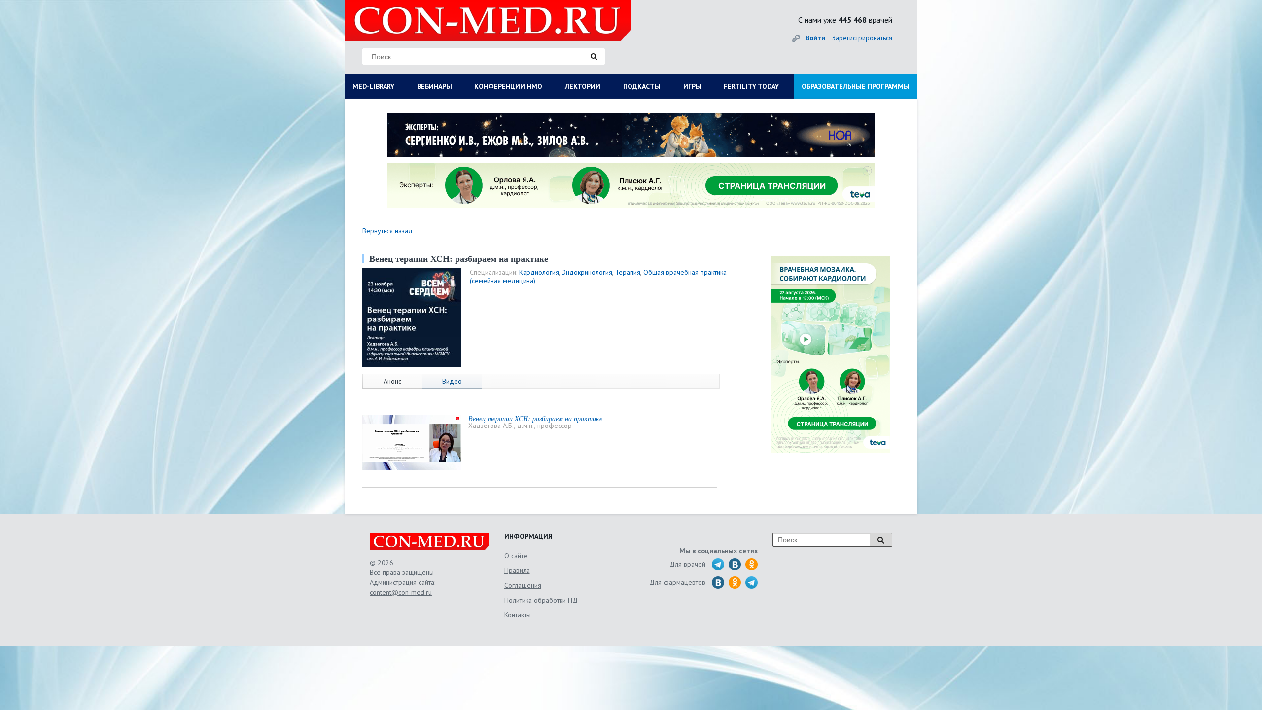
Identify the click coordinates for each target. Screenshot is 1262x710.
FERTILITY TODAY (751, 86)
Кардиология (539, 272)
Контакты (517, 614)
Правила (517, 570)
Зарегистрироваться (862, 38)
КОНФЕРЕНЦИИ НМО (508, 86)
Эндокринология (587, 272)
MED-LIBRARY (373, 86)
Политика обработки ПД (541, 600)
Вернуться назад (387, 230)
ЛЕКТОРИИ (582, 86)
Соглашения (522, 585)
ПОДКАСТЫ (642, 86)
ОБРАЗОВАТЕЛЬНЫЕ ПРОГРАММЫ (856, 86)
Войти (815, 38)
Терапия (627, 272)
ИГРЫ (692, 86)
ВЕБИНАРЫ (434, 86)
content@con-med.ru (401, 592)
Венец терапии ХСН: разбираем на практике (535, 418)
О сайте (515, 555)
